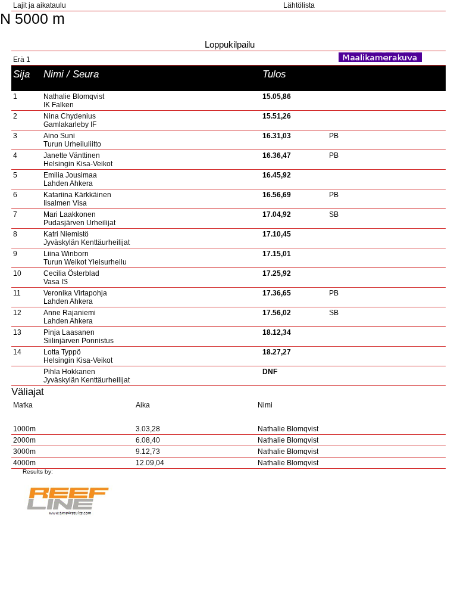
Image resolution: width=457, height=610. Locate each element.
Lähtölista (299, 5)
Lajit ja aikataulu (39, 5)
